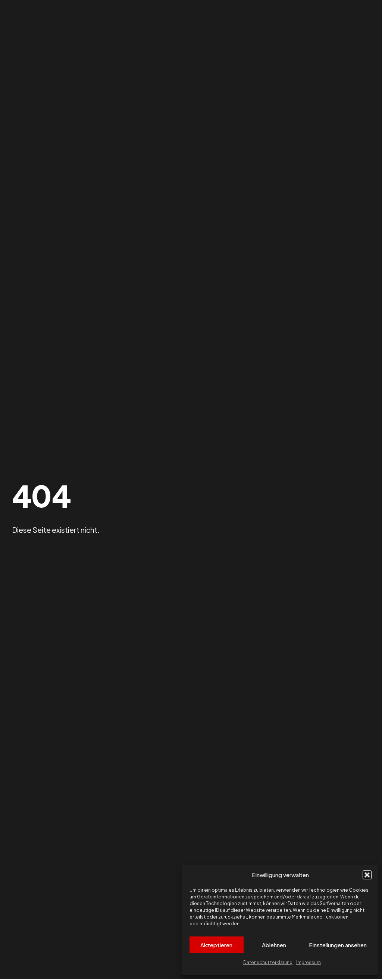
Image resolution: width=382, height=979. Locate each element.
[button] (367, 875)
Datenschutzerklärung (267, 962)
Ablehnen (274, 944)
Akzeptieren (216, 944)
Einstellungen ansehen (338, 944)
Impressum (308, 962)
